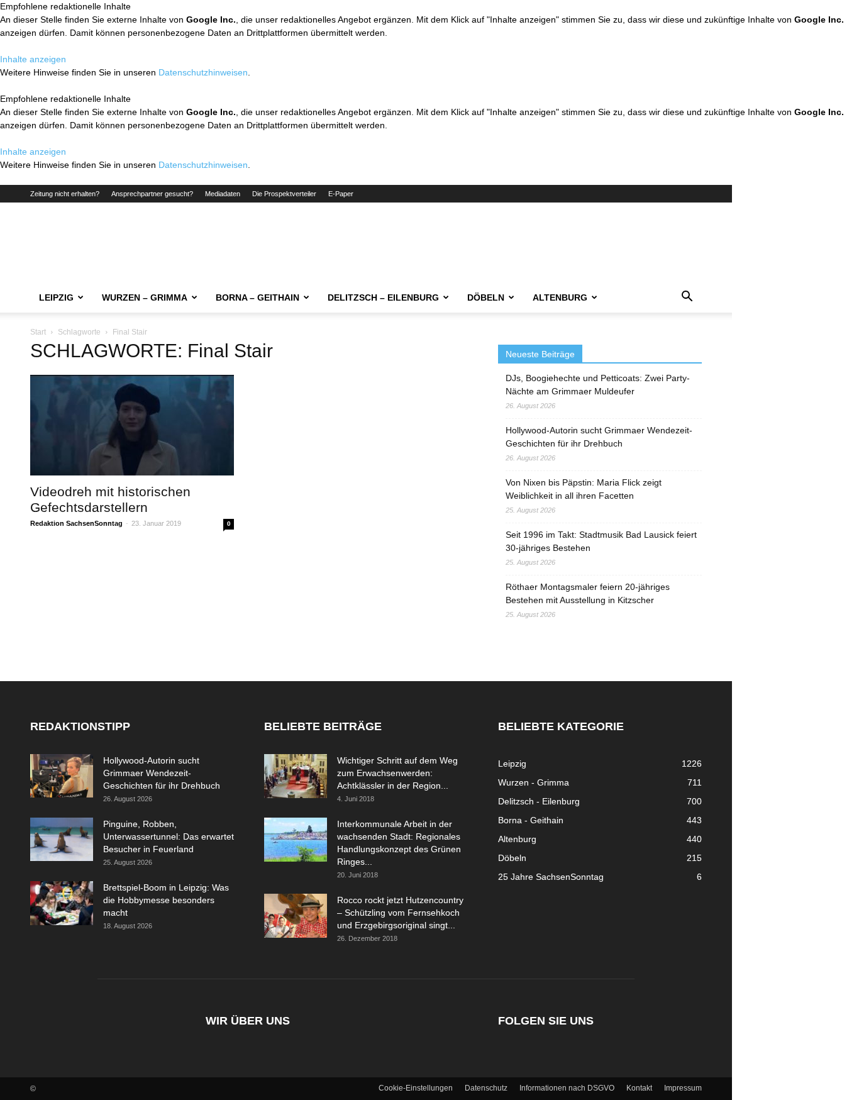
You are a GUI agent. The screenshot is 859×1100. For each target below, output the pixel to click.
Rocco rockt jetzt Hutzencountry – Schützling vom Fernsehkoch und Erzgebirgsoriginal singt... (400, 912)
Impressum (683, 1088)
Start (38, 332)
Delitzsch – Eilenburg (383, 297)
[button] (687, 298)
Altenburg (560, 297)
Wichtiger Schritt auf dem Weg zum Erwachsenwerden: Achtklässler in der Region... (397, 773)
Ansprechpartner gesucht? (152, 193)
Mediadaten (222, 193)
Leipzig (56, 297)
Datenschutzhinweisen (203, 72)
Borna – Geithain (257, 297)
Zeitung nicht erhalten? (64, 193)
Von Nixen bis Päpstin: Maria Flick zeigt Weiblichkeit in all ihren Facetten (584, 489)
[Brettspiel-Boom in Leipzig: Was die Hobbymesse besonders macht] (61, 903)
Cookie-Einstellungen (416, 1088)
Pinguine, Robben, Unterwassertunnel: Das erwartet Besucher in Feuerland (168, 836)
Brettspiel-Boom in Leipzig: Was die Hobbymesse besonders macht (166, 900)
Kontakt (639, 1088)
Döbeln (485, 297)
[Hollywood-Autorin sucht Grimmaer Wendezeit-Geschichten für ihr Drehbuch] (61, 775)
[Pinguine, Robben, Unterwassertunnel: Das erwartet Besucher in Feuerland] (61, 839)
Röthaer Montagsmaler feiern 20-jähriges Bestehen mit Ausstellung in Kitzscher (588, 593)
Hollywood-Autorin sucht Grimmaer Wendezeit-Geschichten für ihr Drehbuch (599, 436)
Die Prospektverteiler (284, 193)
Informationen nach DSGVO (566, 1088)
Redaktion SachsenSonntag (76, 523)
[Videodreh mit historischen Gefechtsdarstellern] (132, 425)
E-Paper (340, 193)
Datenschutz (486, 1088)
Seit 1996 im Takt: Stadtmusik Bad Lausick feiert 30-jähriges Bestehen (601, 541)
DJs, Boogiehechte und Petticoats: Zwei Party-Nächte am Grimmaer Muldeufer (598, 384)
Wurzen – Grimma (144, 297)
